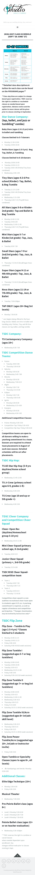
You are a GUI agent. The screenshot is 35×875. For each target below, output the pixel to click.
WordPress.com (17, 872)
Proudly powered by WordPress (12, 870)
